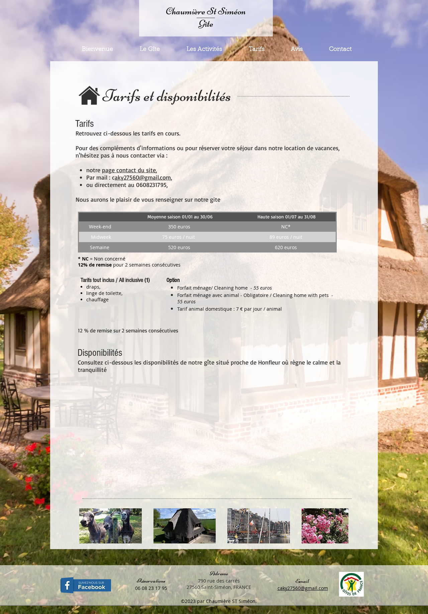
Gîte (206, 23)
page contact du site (129, 170)
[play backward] (87, 525)
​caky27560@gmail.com (303, 588)
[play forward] (340, 525)
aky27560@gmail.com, (143, 177)
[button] (110, 525)
